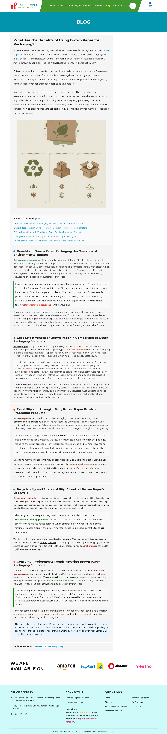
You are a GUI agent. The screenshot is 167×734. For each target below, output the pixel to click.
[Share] (158, 3)
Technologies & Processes (80, 5)
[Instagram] (16, 713)
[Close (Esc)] (164, 3)
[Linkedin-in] (21, 713)
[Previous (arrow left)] (4, 367)
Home (52, 5)
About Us (61, 5)
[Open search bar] (132, 6)
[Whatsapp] (26, 713)
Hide (38, 219)
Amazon (70, 721)
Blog (108, 5)
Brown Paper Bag (55, 647)
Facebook (91, 718)
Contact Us (117, 5)
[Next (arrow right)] (162, 367)
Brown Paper (41, 647)
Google (79, 718)
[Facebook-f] (11, 713)
